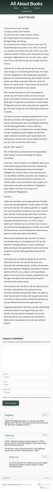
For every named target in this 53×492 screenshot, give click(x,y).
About (25, 8)
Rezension (47, 478)
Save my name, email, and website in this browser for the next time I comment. (27, 397)
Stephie (9, 415)
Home (16, 8)
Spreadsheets (26, 11)
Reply (45, 415)
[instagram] (44, 484)
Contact (37, 8)
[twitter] (45, 488)
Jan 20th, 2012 (10, 418)
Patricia (9, 435)
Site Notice (28, 484)
